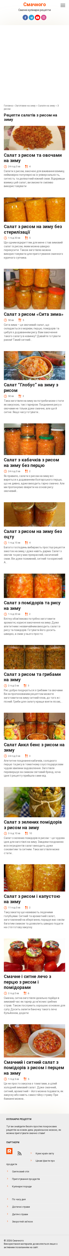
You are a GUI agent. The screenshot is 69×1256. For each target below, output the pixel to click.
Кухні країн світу (45, 1153)
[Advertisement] (34, 65)
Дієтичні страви (21, 1206)
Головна (8, 105)
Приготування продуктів (26, 1179)
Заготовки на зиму (25, 105)
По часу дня (19, 1199)
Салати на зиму (46, 105)
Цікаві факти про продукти (30, 1162)
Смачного (34, 4)
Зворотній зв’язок (22, 1221)
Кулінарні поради (22, 1186)
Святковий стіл (20, 1171)
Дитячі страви (20, 1214)
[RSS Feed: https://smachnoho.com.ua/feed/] (19, 1153)
